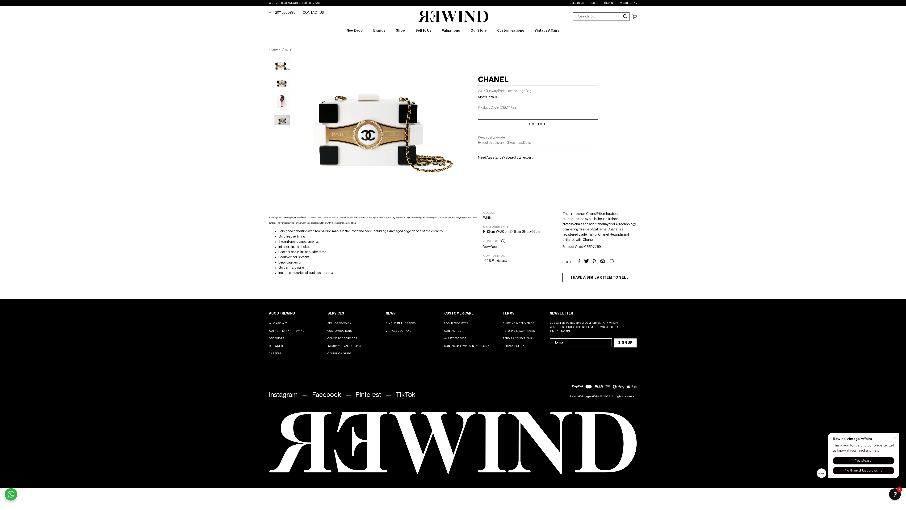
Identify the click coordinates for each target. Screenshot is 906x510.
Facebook (326, 394)
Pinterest (368, 394)
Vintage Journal (398, 331)
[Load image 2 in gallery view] (282, 84)
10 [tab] (271, 128)
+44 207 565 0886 (282, 12)
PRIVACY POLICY (513, 346)
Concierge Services (342, 338)
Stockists (276, 338)
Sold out (538, 124)
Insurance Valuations (344, 346)
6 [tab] (271, 98)
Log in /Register (456, 323)
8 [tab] (271, 113)
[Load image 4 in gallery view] (282, 121)
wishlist (626, 3)
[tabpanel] (282, 65)
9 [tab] (271, 120)
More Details (487, 97)
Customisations (339, 331)
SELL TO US (577, 3)
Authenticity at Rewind (286, 331)
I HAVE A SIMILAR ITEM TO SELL (600, 277)
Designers (277, 346)
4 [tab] (271, 83)
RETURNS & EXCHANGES (519, 331)
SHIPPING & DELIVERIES (518, 323)
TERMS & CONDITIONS (517, 338)
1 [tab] (271, 60)
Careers (275, 353)
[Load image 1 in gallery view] (282, 65)
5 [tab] (271, 90)
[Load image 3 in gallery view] (282, 102)
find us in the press (401, 323)
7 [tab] (271, 105)
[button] (895, 494)
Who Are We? (278, 323)
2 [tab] (271, 68)
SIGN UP (609, 3)
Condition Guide (339, 353)
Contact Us (452, 331)
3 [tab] (271, 75)
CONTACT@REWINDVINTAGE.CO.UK (466, 346)
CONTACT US (313, 12)
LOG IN (594, 3)
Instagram (283, 394)
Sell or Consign (339, 323)
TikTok (405, 394)
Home (273, 49)
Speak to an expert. (519, 157)
